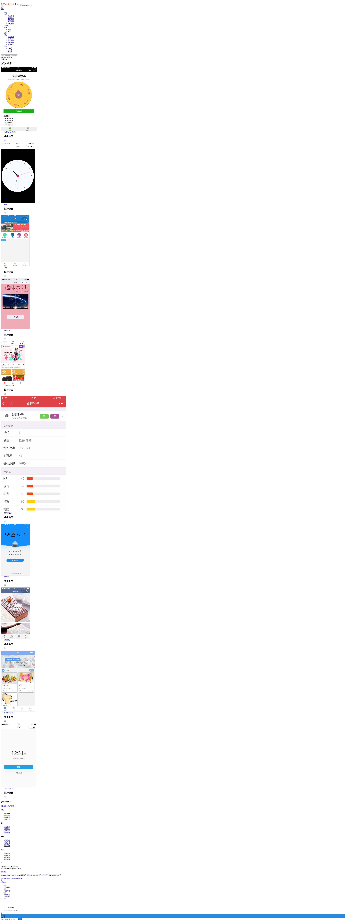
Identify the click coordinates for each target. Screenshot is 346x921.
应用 (5, 27)
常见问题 (11, 40)
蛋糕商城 (7, 640)
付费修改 (7, 894)
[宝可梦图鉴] (33, 511)
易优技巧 (11, 39)
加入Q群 (7, 830)
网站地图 (3, 878)
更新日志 (7, 827)
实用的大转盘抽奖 (10, 132)
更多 (5, 46)
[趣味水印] (15, 328)
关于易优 (7, 853)
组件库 (10, 50)
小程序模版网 (17, 878)
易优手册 (11, 42)
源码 (9, 29)
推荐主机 (7, 819)
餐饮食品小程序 (6, 806)
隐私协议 (7, 859)
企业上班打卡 (8, 788)
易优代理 (11, 21)
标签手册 (7, 842)
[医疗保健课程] (18, 711)
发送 (19, 919)
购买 (5, 14)
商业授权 (11, 16)
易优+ (6, 25)
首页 (2, 57)
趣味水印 (7, 330)
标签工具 (11, 44)
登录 (2, 7)
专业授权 (11, 20)
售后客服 (7, 891)
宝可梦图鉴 (8, 513)
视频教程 (11, 37)
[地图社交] (15, 575)
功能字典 (7, 846)
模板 (5, 12)
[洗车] (15, 266)
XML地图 (10, 878)
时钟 (5, 204)
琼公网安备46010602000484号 (52, 875)
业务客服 (7, 887)
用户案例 (7, 829)
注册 (2, 9)
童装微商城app (9, 385)
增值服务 (7, 832)
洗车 (5, 267)
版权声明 (7, 857)
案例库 (10, 52)
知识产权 (7, 855)
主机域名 (11, 18)
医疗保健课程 (8, 712)
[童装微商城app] (13, 384)
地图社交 (7, 576)
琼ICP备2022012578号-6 (34, 875)
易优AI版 (11, 23)
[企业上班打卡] (18, 786)
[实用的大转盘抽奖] (19, 130)
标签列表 (6, 57)
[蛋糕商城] (15, 638)
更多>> (13, 806)
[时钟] (18, 202)
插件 (9, 31)
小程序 (10, 48)
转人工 (3, 917)
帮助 (5, 35)
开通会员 (7, 815)
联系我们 (3, 872)
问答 (5, 33)
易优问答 (7, 840)
